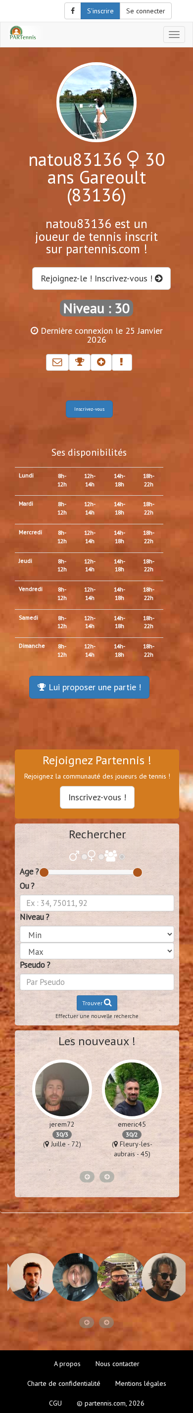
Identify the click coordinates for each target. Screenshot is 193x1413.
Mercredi (30, 532)
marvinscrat (132, 1124)
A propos (67, 1363)
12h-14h (90, 480)
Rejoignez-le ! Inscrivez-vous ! (98, 278)
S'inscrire (100, 10)
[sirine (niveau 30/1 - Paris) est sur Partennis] (163, 1277)
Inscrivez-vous (89, 409)
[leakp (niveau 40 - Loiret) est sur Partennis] (29, 1277)
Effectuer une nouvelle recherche (97, 1016)
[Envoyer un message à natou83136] (57, 362)
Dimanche (32, 645)
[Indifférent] (110, 857)
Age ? (29, 871)
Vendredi (31, 588)
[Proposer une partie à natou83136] (80, 362)
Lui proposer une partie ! (93, 687)
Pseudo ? (35, 964)
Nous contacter (118, 1363)
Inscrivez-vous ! (97, 797)
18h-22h (148, 480)
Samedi (28, 617)
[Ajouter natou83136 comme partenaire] (101, 362)
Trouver (93, 1003)
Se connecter (145, 10)
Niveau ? (34, 916)
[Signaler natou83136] (122, 362)
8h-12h (62, 480)
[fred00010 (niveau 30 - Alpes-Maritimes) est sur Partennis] (118, 1277)
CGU (55, 1403)
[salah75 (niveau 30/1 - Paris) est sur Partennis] (74, 1277)
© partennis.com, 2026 (111, 1403)
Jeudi (25, 560)
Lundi (26, 475)
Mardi (26, 503)
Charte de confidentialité (63, 1383)
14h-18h (119, 480)
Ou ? (27, 885)
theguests (62, 1124)
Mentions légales (140, 1383)
